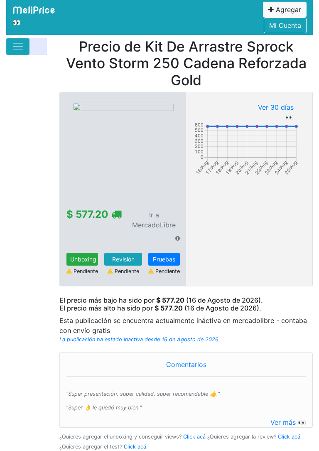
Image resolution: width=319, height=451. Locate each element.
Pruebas (164, 259)
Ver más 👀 (288, 422)
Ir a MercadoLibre (154, 220)
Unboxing (83, 259)
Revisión (123, 259)
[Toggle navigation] (17, 46)
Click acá (194, 437)
